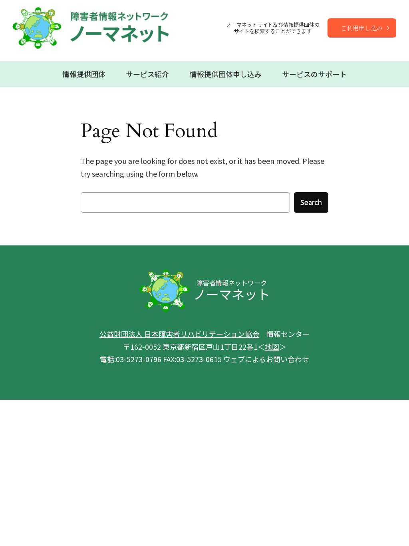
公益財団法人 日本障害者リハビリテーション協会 (179, 334)
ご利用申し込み (362, 27)
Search (311, 202)
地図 (272, 346)
